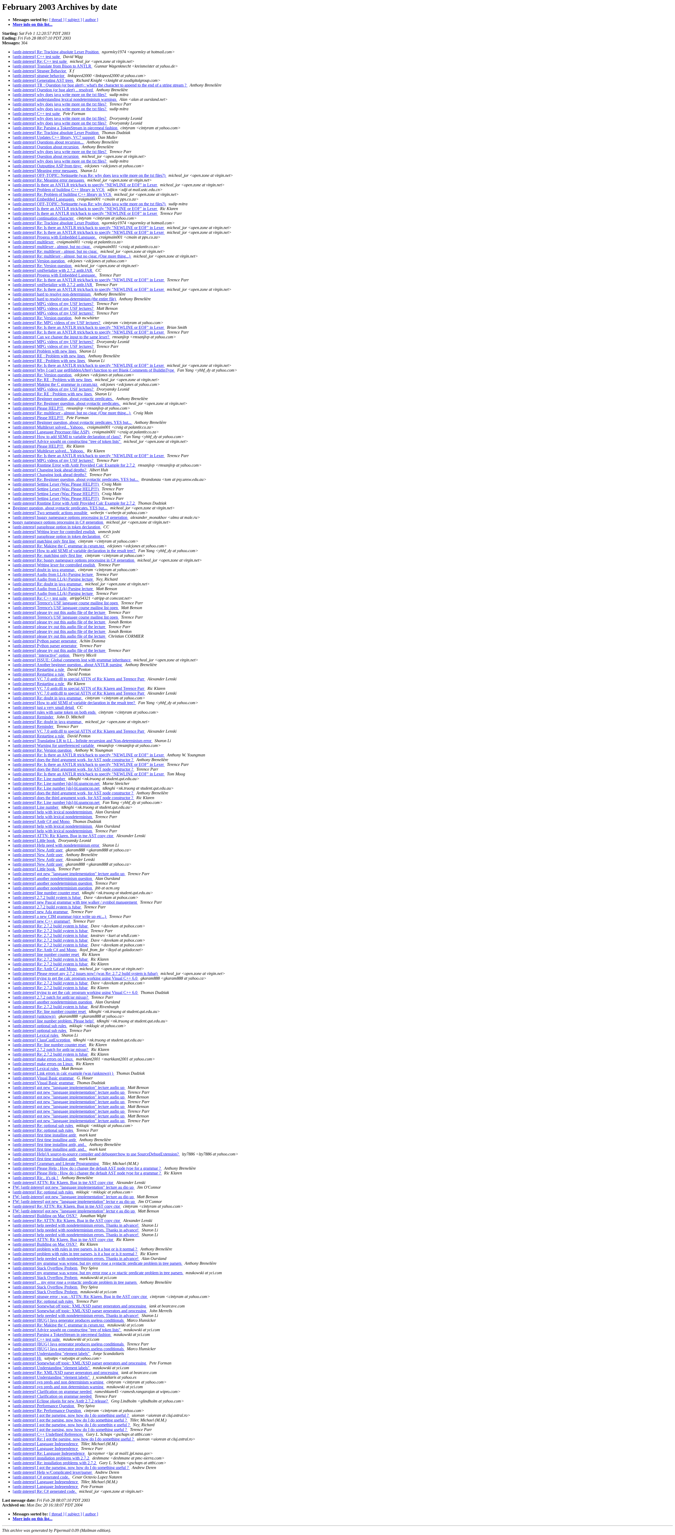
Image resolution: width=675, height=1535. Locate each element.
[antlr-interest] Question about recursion (46, 147)
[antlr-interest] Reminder (33, 717)
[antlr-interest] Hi (27, 1358)
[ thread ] (56, 19)
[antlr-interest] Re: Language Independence (49, 1453)
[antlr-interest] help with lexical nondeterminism (53, 812)
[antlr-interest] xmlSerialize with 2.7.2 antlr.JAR (53, 270)
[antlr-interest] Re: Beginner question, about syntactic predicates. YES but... (76, 479)
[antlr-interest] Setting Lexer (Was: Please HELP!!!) (56, 484)
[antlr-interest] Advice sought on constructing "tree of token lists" (67, 441)
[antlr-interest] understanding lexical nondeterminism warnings (65, 99)
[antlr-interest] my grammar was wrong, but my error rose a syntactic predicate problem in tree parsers (97, 1263)
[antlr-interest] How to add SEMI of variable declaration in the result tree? (74, 550)
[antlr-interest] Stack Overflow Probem (45, 1268)
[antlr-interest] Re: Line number (39, 778)
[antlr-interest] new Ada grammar (41, 911)
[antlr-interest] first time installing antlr (45, 1135)
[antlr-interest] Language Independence (46, 1444)
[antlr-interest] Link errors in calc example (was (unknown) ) (63, 1073)
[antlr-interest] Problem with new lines (45, 351)
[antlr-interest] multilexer (34, 242)
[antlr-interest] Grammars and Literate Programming (56, 1163)
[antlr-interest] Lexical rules (36, 1035)
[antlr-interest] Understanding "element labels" (52, 1353)
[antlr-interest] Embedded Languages (44, 199)
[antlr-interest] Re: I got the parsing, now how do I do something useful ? (74, 1439)
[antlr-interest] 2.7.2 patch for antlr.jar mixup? (51, 997)
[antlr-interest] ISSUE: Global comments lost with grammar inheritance (72, 660)
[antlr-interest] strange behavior (39, 75)
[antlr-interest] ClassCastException (42, 1040)
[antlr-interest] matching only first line (44, 541)
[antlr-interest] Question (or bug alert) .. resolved (53, 90)
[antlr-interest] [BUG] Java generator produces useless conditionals (69, 1320)
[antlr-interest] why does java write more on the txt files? (60, 94)
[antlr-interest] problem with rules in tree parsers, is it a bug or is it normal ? (75, 1249)
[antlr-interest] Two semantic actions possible (50, 512)
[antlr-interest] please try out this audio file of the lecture (59, 612)
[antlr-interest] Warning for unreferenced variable (54, 745)
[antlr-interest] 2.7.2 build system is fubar (47, 897)
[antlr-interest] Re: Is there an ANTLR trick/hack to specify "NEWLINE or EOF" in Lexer (89, 227)
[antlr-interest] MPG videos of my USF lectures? (53, 303)
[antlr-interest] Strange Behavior (40, 71)
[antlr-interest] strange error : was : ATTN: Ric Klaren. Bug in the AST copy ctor (80, 1296)
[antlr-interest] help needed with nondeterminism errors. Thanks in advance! (76, 1225)
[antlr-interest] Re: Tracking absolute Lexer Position (56, 52)
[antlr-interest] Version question (39, 261)
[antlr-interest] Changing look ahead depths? (50, 470)
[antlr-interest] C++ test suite (37, 56)
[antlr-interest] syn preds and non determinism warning (58, 1382)
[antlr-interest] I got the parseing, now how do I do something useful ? (71, 1415)
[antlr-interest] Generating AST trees (43, 80)
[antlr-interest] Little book (34, 840)
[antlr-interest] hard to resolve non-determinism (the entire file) (65, 299)
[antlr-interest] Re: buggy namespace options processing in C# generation (74, 560)
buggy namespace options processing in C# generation (58, 522)
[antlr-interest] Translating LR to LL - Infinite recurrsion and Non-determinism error (82, 740)
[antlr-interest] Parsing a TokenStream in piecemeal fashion (62, 1334)
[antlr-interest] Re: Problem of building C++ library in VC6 (62, 194)
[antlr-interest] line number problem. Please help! (54, 1021)
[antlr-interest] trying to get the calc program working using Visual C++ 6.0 (75, 978)
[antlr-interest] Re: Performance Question (47, 1410)
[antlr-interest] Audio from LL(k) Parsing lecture (53, 574)
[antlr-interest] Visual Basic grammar (44, 1078)
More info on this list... (32, 24)
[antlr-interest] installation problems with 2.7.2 (51, 1458)
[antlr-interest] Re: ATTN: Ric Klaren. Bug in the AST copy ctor (67, 1220)
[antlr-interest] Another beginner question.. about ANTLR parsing (68, 664)
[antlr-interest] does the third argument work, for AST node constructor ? (73, 759)
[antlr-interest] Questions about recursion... (48, 142)
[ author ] (90, 19)
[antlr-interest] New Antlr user (38, 850)
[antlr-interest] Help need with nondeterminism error (56, 845)
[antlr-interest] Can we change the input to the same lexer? (61, 337)
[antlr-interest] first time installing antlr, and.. (50, 1144)
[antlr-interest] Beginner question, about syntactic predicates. (63, 398)
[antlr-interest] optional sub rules (40, 1026)
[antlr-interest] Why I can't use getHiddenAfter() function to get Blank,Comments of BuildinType (94, 370)
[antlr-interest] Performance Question (44, 1406)
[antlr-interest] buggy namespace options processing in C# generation (70, 517)
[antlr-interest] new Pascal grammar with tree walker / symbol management (75, 902)
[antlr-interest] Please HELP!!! (38, 408)
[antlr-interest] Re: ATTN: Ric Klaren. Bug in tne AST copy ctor (67, 1206)
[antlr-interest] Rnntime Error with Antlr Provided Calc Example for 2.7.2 (74, 465)
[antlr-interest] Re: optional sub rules (43, 1125)
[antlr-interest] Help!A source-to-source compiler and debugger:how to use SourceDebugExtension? (96, 1154)
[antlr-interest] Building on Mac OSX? (45, 1216)
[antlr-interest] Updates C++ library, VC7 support (54, 137)
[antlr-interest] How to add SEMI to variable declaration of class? (67, 436)
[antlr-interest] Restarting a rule (39, 669)
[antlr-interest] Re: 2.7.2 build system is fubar (51, 926)
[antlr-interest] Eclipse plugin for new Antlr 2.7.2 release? (61, 1401)
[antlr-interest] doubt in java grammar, (44, 569)
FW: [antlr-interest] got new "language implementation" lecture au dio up (74, 1187)
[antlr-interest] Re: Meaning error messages (49, 180)
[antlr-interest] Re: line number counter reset (50, 1011)
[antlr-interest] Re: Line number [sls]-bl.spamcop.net (56, 783)
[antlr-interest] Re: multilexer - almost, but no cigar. (55, 251)
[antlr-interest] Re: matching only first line (48, 555)
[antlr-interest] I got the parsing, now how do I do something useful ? (70, 1420)
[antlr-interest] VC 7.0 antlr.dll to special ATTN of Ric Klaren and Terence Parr (79, 679)
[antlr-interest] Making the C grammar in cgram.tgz (55, 384)
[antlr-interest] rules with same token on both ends (55, 712)
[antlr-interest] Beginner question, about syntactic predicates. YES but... (72, 422)
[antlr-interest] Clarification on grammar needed (53, 1391)
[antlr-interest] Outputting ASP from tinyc (48, 166)
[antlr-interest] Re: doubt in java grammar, (48, 584)
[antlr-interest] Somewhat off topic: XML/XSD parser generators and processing (80, 1306)
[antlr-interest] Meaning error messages (45, 170)
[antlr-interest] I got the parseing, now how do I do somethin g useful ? (72, 1425)
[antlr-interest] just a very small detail (44, 707)
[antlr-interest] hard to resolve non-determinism (52, 294)
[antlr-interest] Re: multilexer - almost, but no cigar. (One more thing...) (72, 256)
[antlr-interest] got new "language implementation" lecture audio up (69, 873)
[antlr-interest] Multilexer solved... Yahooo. (49, 427)
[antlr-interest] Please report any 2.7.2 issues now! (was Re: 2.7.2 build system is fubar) (85, 973)
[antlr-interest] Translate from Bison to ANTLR (52, 66)
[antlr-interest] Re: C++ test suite (40, 61)
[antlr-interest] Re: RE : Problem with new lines (53, 379)
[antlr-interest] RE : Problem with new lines (49, 356)
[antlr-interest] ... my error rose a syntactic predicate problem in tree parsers (75, 1282)
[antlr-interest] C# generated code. (41, 1477)
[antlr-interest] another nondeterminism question (53, 878)
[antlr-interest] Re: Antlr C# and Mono (45, 949)
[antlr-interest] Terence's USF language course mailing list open (66, 603)
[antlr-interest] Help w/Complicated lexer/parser (53, 1472)
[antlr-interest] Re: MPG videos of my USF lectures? (57, 322)
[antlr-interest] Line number (36, 807)
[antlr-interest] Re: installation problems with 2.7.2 (55, 1463)
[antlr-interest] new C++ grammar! (42, 921)
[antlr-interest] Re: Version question (43, 265)
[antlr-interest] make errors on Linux (43, 1059)
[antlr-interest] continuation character (44, 218)
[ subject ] (73, 19)
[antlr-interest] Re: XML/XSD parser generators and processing (66, 1372)
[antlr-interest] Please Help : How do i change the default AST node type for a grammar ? (87, 1168)
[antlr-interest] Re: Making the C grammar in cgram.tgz (59, 546)
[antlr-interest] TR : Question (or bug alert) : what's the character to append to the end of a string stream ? (100, 85)
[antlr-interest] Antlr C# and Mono (42, 821)
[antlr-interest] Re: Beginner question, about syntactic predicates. (67, 403)
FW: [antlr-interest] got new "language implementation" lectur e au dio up (74, 1201)
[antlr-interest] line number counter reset (46, 892)
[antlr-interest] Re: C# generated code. (45, 1491)
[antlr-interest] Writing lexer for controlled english (54, 531)
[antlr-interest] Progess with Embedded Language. (55, 237)
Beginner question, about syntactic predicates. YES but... (60, 508)
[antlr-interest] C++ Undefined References (48, 1434)
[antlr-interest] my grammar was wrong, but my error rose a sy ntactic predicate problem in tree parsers (98, 1273)
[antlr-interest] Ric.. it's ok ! (36, 1178)
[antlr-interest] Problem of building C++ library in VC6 (59, 189)
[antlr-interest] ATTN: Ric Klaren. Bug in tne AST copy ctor (63, 835)
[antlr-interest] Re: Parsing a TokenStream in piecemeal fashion (65, 128)
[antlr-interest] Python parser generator (45, 641)
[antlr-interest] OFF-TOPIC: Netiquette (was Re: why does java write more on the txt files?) (89, 175)
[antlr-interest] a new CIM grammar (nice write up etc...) (60, 916)
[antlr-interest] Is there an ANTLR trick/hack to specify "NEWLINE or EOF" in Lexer (85, 185)
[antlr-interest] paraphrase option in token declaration (57, 527)
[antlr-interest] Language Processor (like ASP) (51, 432)
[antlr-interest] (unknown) (34, 1016)
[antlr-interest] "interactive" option (41, 655)
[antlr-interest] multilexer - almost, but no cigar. (52, 246)
